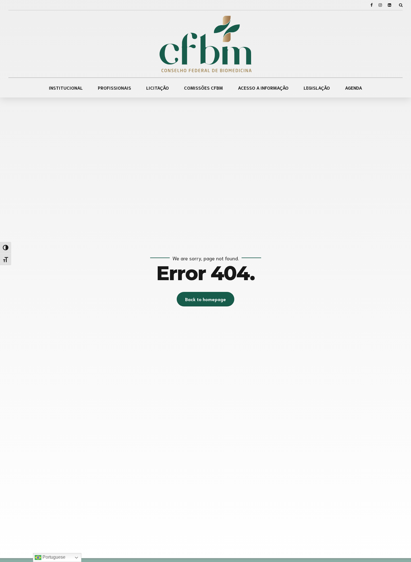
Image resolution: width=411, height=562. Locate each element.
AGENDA (353, 88)
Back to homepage (205, 299)
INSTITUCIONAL (66, 88)
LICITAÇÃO (157, 88)
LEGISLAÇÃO (317, 88)
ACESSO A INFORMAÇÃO (263, 88)
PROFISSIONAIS (114, 88)
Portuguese (53, 557)
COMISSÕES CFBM (203, 88)
